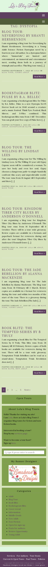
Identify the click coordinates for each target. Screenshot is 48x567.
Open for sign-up (17, 525)
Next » (27, 390)
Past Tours (31, 559)
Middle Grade (15, 515)
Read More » (39, 76)
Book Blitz (8, 369)
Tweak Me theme (25, 565)
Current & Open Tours (13, 559)
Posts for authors (17, 528)
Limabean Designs (10, 565)
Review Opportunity (18, 531)
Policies (41, 559)
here (14, 443)
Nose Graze (40, 565)
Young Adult (22, 72)
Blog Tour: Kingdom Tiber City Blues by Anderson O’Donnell (22, 212)
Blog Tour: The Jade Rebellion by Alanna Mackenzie (22, 274)
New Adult (21, 369)
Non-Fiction (14, 521)
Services (11, 556)
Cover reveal (15, 509)
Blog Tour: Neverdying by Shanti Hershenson (23, 35)
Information (14, 512)
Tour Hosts (35, 556)
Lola (36, 71)
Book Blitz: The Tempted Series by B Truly (21, 332)
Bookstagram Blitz (20, 127)
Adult (5, 127)
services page (21, 433)
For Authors (22, 556)
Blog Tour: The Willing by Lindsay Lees (20, 151)
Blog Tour (8, 72)
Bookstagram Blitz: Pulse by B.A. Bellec (21, 95)
